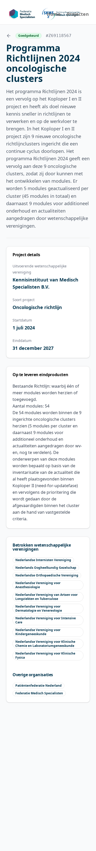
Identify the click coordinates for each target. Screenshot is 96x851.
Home (54, 14)
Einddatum (22, 340)
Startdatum (22, 320)
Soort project (24, 299)
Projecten (78, 14)
